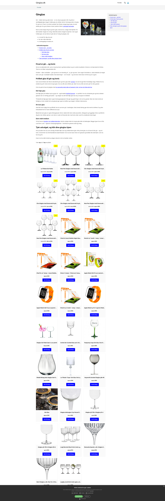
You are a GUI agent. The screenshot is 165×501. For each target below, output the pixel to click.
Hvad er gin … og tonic (45, 48)
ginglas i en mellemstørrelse (52, 121)
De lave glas (45, 54)
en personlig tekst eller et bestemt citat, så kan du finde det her (74, 87)
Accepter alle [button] (79, 496)
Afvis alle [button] (87, 496)
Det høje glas (45, 52)
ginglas (73, 82)
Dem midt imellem (47, 56)
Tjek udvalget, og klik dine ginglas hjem (50, 58)
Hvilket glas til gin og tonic (46, 50)
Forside (119, 2)
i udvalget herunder (68, 26)
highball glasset (70, 93)
